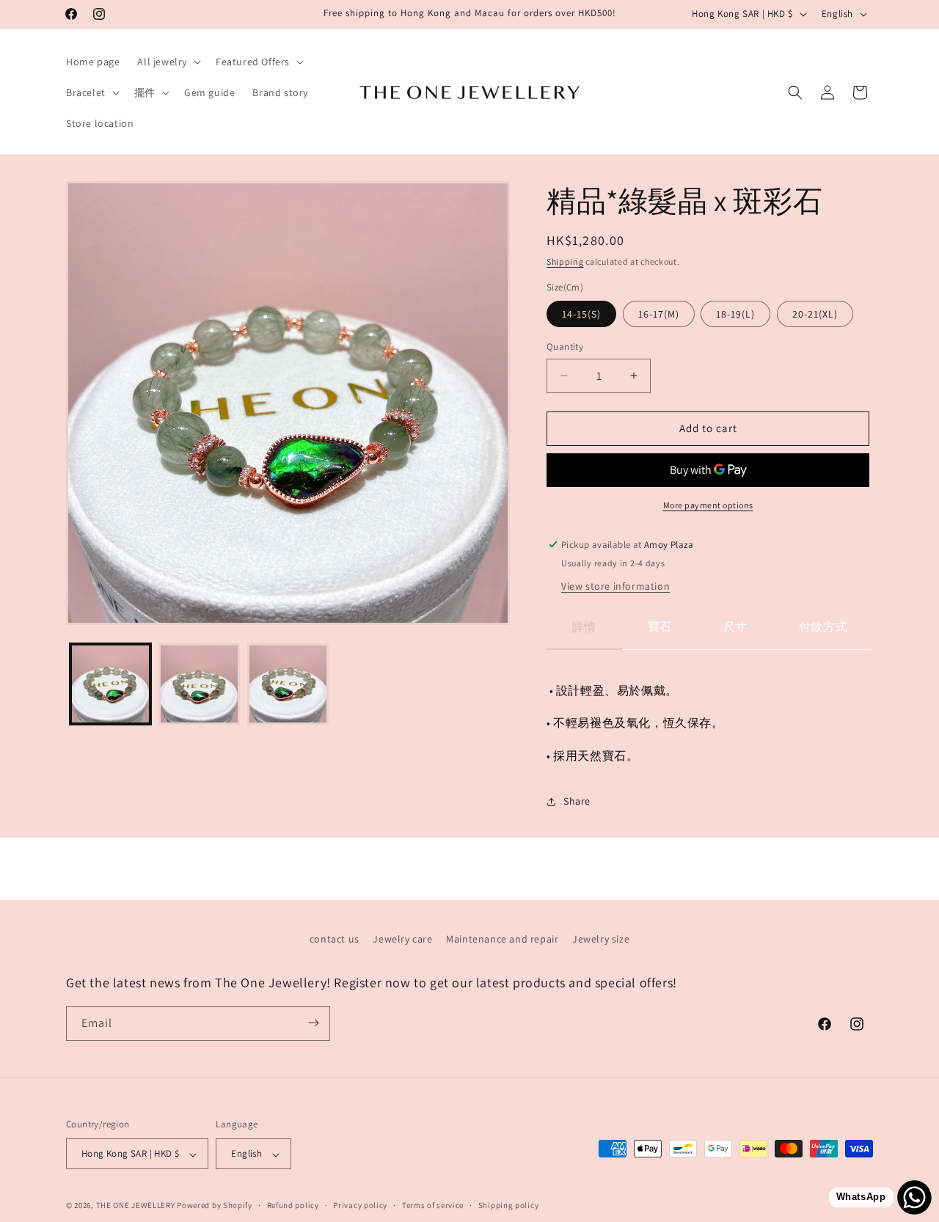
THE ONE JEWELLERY (135, 1206)
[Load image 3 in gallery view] (288, 684)
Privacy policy (360, 1205)
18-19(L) (735, 314)
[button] (167, 61)
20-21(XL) (815, 314)
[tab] (584, 633)
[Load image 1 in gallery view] (110, 684)
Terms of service (433, 1205)
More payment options (708, 505)
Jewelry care (402, 938)
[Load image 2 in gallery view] (199, 684)
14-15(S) (581, 314)
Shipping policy (508, 1205)
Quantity (565, 346)
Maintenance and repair (502, 938)
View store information (615, 586)
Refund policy (293, 1205)
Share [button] (577, 801)
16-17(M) (658, 314)
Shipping (565, 261)
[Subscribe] (313, 1023)
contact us (334, 938)
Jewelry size (600, 938)
